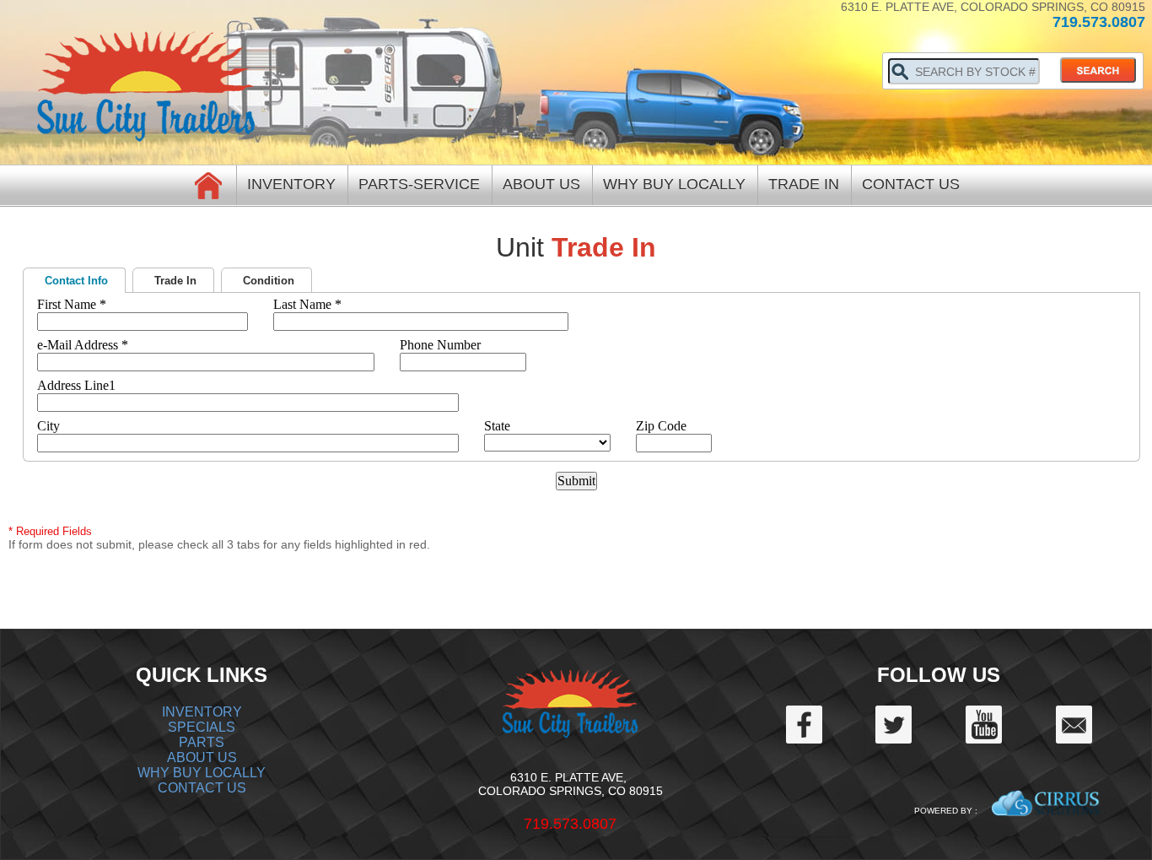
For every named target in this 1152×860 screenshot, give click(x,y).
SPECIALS (201, 727)
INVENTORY (202, 712)
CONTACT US (202, 788)
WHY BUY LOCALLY (201, 772)
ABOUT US (202, 757)
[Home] (208, 184)
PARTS (201, 742)
